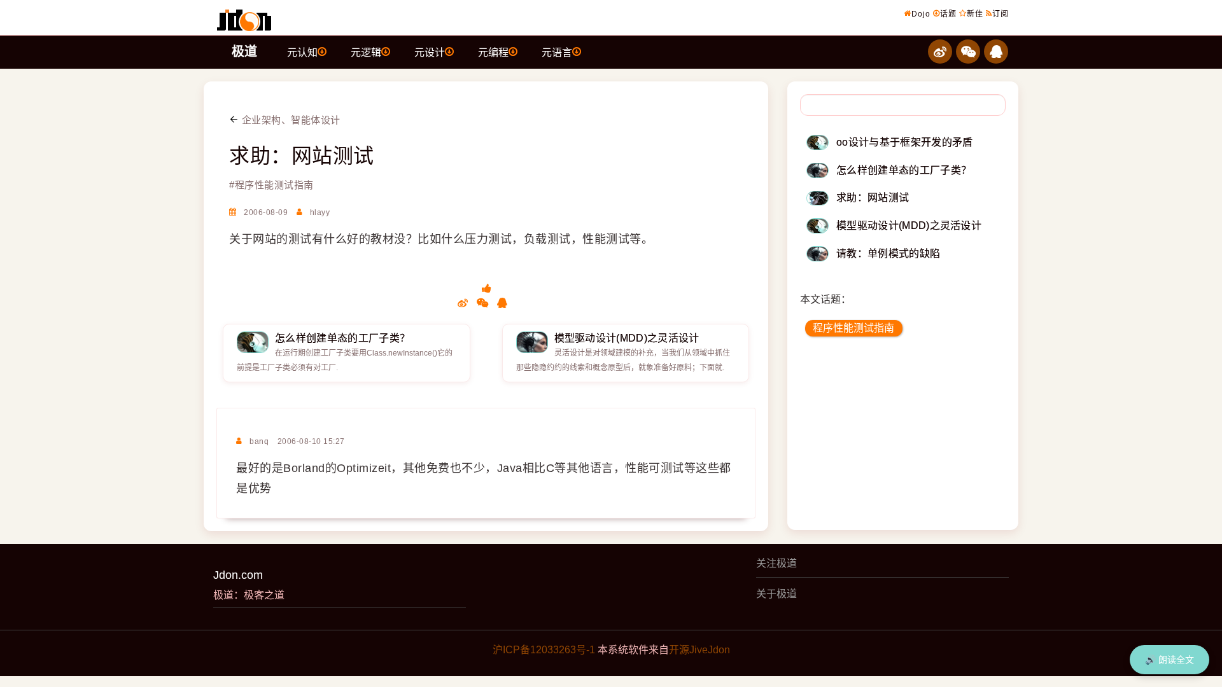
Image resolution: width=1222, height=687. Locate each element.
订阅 (1000, 14)
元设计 (429, 52)
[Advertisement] (903, 437)
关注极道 (776, 563)
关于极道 (776, 593)
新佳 (975, 14)
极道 (244, 52)
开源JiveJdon (699, 649)
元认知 (302, 52)
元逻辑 (366, 52)
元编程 (493, 52)
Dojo (921, 14)
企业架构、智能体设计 (290, 119)
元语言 (557, 52)
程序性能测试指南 (853, 328)
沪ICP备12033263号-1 (544, 649)
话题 (948, 14)
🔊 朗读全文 (1169, 660)
